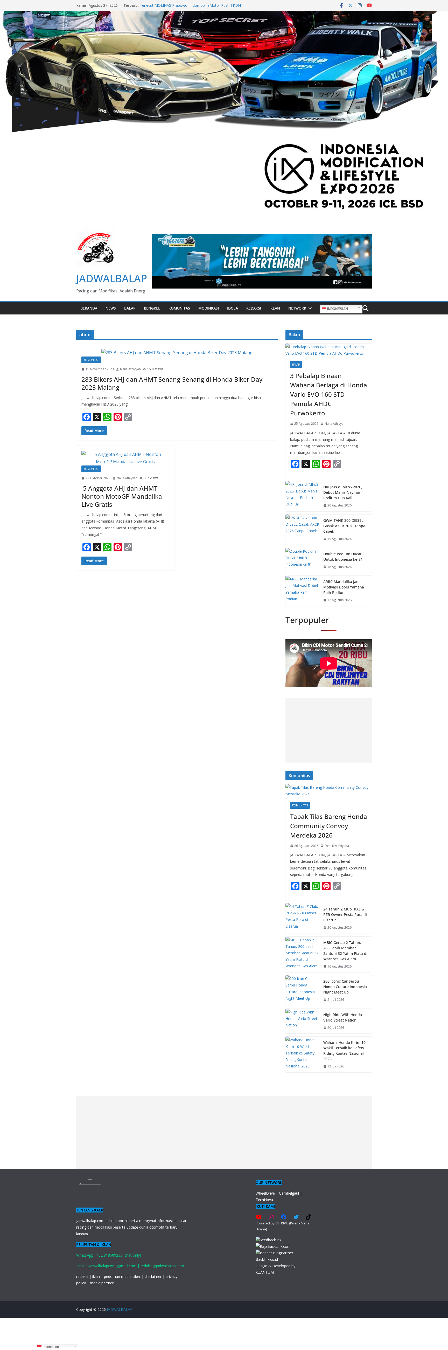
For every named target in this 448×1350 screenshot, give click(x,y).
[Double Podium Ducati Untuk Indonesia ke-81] (302, 560)
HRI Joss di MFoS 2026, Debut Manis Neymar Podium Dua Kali (342, 492)
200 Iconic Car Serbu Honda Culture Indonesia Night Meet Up (345, 987)
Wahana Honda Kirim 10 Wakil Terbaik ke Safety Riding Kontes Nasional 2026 (344, 1050)
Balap (130, 308)
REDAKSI (253, 308)
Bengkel (152, 308)
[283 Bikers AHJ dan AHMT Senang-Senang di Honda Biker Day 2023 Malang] (176, 353)
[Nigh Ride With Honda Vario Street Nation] (302, 1021)
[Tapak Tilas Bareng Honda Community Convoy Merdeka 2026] (328, 790)
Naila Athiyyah (130, 369)
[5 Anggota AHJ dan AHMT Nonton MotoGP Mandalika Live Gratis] (125, 458)
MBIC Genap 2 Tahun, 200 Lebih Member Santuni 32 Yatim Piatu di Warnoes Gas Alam (345, 950)
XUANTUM (265, 1272)
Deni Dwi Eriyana (337, 846)
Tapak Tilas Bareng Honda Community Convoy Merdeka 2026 (328, 825)
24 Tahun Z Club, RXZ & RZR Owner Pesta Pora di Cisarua (345, 914)
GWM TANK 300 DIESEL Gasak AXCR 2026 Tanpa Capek (344, 526)
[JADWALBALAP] (224, 14)
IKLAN (274, 308)
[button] (309, 308)
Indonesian (337, 309)
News (111, 308)
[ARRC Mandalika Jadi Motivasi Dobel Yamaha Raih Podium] (302, 591)
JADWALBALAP (111, 278)
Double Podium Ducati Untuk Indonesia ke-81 (343, 556)
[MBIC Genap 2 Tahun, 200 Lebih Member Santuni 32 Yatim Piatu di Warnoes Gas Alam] (302, 954)
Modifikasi (208, 308)
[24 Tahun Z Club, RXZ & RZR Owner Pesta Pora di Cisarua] (302, 918)
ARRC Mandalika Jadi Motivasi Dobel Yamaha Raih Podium (343, 587)
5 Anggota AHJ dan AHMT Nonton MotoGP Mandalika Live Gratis (121, 496)
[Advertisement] (328, 730)
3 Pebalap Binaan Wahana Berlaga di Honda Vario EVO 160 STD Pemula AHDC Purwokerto (189, 8)
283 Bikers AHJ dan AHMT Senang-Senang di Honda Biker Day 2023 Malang (171, 383)
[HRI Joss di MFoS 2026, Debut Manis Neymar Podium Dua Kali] (302, 496)
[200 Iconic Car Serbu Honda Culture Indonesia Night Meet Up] (302, 990)
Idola (232, 308)
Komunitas (179, 308)
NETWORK (297, 308)
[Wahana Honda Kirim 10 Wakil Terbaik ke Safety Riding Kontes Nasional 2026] (302, 1054)
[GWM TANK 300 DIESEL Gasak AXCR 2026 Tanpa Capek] (302, 530)
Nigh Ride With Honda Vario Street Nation (342, 1017)
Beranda (88, 308)
